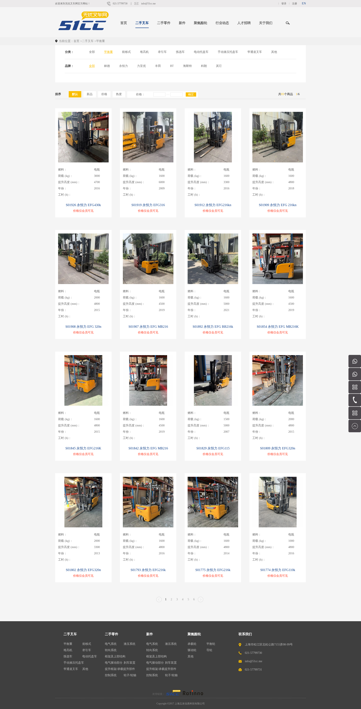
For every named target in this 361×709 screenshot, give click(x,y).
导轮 (209, 650)
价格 (104, 94)
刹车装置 (129, 662)
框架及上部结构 (115, 656)
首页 (123, 23)
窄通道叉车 (254, 52)
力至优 (141, 66)
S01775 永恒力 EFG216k (212, 570)
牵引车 (162, 52)
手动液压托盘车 (228, 52)
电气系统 (111, 643)
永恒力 (123, 66)
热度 (119, 94)
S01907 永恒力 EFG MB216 (148, 326)
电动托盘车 (201, 52)
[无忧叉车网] (173, 693)
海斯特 (187, 66)
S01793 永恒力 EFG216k (148, 570)
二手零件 (111, 634)
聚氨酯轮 (194, 634)
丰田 (158, 66)
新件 (149, 634)
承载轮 (192, 643)
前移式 (126, 52)
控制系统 (111, 675)
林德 (107, 66)
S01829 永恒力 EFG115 (213, 448)
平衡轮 (210, 643)
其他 (274, 52)
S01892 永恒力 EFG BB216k (213, 326)
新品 (90, 94)
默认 (75, 94)
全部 (92, 52)
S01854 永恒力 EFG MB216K (278, 326)
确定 (191, 94)
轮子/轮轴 (130, 675)
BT (172, 66)
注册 (294, 3)
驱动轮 (192, 650)
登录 (283, 3)
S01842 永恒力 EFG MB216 (148, 448)
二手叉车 (88, 41)
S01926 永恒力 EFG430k (83, 205)
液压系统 (129, 643)
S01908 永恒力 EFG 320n (83, 326)
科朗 (204, 66)
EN (304, 3)
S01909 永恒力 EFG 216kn (277, 205)
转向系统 (111, 650)
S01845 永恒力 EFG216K (83, 448)
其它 (219, 66)
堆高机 (144, 52)
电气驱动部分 (113, 662)
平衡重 (108, 52)
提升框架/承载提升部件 (120, 669)
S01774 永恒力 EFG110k (277, 570)
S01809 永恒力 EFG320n (277, 448)
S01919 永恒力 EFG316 (148, 205)
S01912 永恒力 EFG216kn (212, 205)
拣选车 (180, 52)
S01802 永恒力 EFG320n (83, 570)
